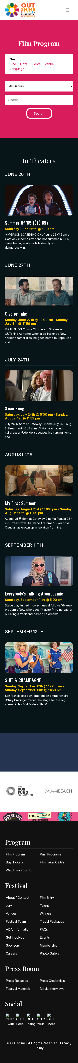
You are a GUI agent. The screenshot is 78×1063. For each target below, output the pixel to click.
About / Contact (17, 898)
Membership (48, 945)
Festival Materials (18, 989)
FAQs (44, 929)
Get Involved (15, 937)
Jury (9, 905)
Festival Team (16, 921)
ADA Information (18, 929)
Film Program (15, 854)
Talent (44, 905)
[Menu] (67, 10)
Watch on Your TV (19, 870)
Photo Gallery (50, 953)
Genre (36, 64)
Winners (46, 913)
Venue (49, 64)
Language (17, 69)
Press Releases (17, 981)
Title (13, 64)
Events (45, 937)
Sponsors (13, 945)
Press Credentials (52, 981)
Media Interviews (52, 989)
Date (24, 64)
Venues (11, 913)
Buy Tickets (14, 862)
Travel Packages (52, 921)
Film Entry (47, 898)
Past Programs (50, 854)
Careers (11, 953)
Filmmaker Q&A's (52, 862)
